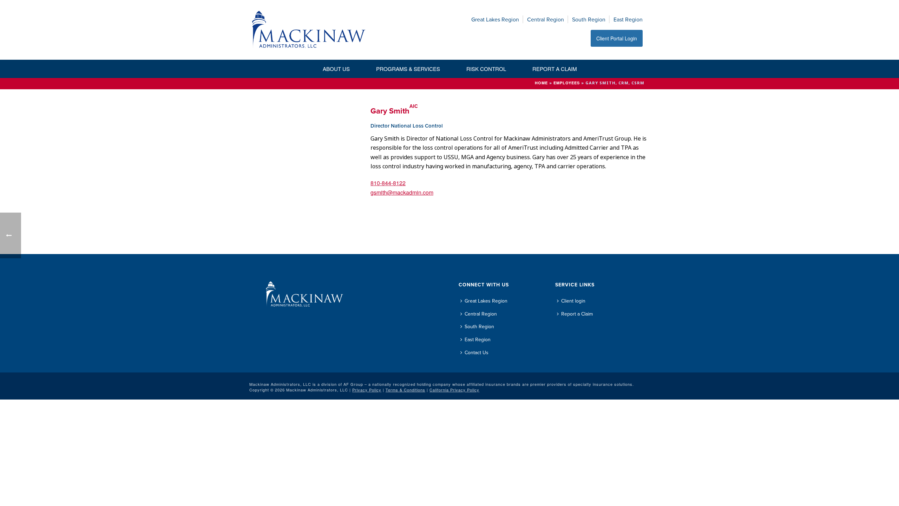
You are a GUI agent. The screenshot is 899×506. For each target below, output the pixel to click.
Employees (566, 82)
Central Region (545, 19)
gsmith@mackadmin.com (401, 192)
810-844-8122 (388, 183)
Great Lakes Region (495, 19)
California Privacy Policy (454, 390)
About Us (336, 68)
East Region (628, 19)
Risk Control (486, 68)
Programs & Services (408, 68)
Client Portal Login (616, 38)
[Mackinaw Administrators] (308, 30)
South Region (588, 19)
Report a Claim (554, 68)
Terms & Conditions (405, 390)
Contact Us (476, 352)
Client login (573, 300)
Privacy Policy (366, 390)
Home (541, 82)
